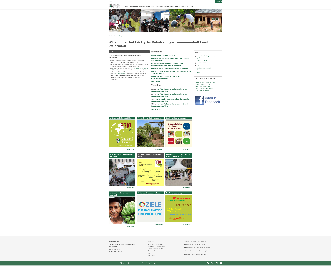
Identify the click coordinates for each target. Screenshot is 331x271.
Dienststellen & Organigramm (156, 246)
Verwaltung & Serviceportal (155, 244)
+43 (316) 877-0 (118, 249)
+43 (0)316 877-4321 (202, 60)
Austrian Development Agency (204, 88)
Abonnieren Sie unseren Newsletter (196, 254)
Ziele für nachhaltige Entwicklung (205, 82)
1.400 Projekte (121, 74)
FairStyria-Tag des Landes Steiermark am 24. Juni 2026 (169, 68)
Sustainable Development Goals (149, 193)
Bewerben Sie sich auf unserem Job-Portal (199, 251)
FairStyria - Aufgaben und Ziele (142, 7)
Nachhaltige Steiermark (203, 84)
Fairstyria (121, 36)
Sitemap (153, 263)
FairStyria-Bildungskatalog (175, 118)
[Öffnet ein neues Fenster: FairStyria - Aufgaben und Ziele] (122, 134)
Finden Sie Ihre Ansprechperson (195, 241)
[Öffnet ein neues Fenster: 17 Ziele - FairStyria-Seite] (150, 208)
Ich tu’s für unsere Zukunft (203, 86)
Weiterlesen (130, 149)
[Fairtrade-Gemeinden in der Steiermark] (122, 211)
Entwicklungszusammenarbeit (168, 7)
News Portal (151, 255)
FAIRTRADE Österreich (202, 90)
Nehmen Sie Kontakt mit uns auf (195, 244)
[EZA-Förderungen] (150, 134)
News (127, 7)
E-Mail (198, 65)
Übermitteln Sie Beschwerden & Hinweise (198, 248)
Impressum (125, 263)
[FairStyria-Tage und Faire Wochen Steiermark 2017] (122, 172)
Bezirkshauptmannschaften (156, 249)
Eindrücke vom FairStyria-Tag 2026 (163, 56)
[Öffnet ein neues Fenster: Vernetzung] (178, 209)
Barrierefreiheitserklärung (143, 263)
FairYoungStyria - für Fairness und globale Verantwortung (178, 155)
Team (198, 72)
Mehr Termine (155, 109)
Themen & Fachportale (154, 251)
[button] (219, 1)
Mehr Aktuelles (156, 81)
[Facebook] (208, 100)
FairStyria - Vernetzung (174, 193)
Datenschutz (132, 263)
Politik (149, 253)
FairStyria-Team (187, 7)
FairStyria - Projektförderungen (149, 118)
